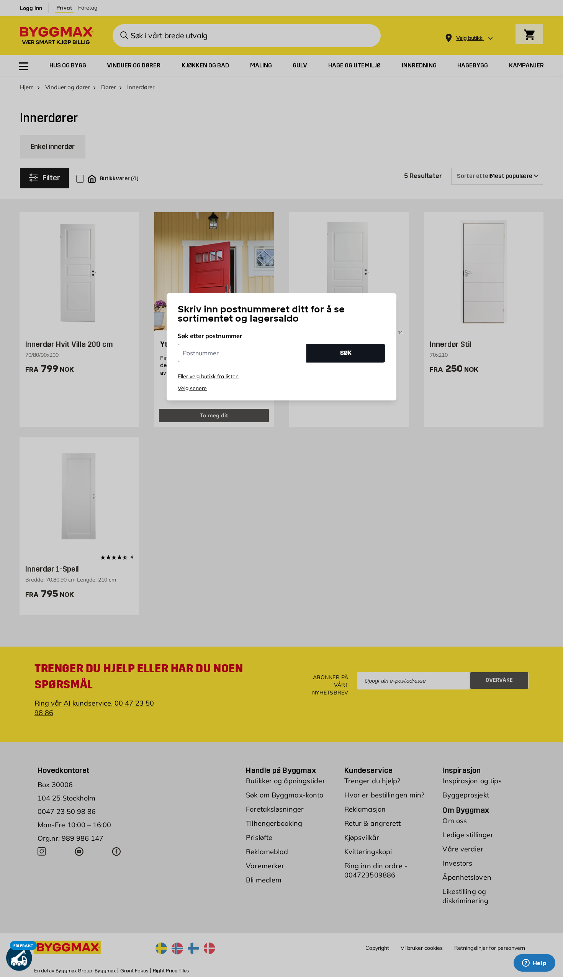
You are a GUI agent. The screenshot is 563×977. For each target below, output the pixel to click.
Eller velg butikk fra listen (208, 376)
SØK (346, 352)
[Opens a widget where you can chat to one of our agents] (534, 963)
